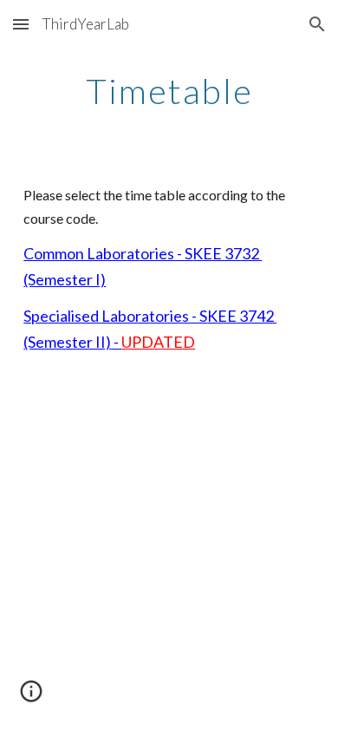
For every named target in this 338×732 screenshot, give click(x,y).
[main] (169, 91)
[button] (21, 24)
